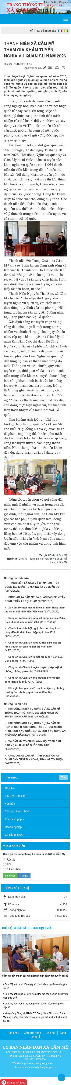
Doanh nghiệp (13, 827)
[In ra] (57, 67)
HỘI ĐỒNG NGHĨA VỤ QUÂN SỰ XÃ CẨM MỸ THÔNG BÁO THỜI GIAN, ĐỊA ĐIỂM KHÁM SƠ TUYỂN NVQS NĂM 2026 (33, 712)
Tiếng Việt (50, 2)
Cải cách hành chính (17, 811)
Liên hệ (50, 1033)
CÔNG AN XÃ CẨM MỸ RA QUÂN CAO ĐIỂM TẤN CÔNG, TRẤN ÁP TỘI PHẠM (35, 599)
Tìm (63, 777)
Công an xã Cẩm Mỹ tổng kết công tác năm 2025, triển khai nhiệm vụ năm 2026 (35, 620)
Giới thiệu (10, 788)
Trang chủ (13, 1033)
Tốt (9, 864)
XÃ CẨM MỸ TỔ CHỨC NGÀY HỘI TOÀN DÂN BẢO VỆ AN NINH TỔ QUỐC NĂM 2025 (33, 743)
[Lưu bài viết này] (64, 67)
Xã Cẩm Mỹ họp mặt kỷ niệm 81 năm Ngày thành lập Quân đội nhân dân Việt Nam (35, 609)
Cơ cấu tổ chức (14, 834)
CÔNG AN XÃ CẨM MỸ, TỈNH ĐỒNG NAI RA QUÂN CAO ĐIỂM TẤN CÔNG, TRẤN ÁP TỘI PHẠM (34, 757)
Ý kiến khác (14, 869)
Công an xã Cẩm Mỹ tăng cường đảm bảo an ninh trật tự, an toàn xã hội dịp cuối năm (33, 644)
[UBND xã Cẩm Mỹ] (35, 7)
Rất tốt (11, 859)
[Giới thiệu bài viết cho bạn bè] (50, 67)
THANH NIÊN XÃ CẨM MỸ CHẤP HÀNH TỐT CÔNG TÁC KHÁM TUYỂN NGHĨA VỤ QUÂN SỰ (32, 585)
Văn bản (10, 803)
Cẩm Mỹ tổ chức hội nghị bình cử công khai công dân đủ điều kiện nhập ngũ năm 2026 (32, 630)
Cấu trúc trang (32, 1033)
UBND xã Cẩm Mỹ (57, 555)
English (63, 2)
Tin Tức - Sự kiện (15, 796)
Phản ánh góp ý (14, 819)
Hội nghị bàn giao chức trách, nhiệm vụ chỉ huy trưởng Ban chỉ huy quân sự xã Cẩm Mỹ (35, 690)
